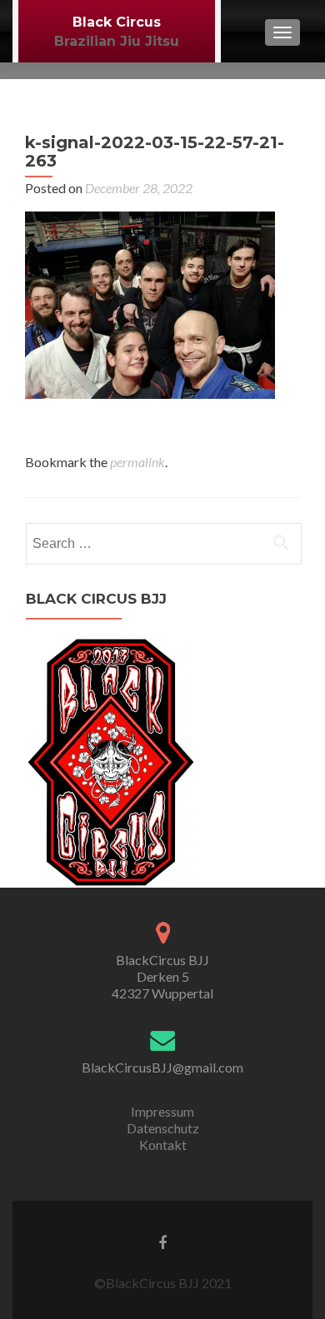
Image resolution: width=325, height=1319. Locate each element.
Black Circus (116, 22)
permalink (137, 462)
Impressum (162, 1111)
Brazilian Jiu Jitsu (116, 41)
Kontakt (163, 1144)
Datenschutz (163, 1128)
